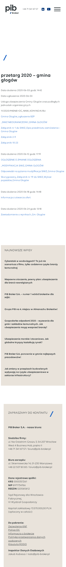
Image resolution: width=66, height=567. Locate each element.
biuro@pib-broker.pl (39, 449)
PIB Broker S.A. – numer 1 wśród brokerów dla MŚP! (29, 296)
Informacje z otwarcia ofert (16, 197)
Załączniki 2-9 (8, 137)
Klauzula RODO (17, 544)
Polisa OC (14, 530)
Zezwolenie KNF (17, 526)
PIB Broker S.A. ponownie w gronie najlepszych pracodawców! (30, 356)
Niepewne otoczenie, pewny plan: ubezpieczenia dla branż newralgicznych (31, 281)
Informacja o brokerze (21, 533)
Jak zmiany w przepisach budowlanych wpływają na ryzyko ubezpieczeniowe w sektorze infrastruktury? (27, 372)
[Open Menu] (57, 9)
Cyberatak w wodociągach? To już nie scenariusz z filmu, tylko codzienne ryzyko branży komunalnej (31, 264)
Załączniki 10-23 (9, 143)
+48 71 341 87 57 (30, 9)
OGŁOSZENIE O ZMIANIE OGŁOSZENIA (21, 160)
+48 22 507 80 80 (17, 467)
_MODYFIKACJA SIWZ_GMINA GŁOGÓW (22, 166)
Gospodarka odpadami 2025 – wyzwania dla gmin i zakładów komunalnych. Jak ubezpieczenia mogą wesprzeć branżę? (29, 324)
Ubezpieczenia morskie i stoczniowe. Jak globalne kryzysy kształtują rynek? (27, 340)
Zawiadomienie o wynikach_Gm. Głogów (23, 214)
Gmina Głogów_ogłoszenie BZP (18, 116)
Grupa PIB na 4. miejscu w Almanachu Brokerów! (31, 309)
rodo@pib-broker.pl (39, 554)
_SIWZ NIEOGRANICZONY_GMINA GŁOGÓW (24, 122)
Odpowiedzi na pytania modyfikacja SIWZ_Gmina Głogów (32, 171)
